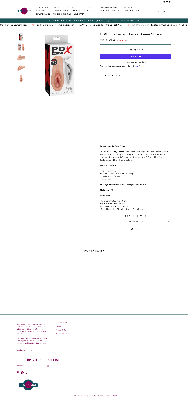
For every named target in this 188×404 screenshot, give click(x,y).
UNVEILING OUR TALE (61, 14)
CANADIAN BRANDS (61, 8)
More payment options (135, 62)
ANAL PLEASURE (130, 8)
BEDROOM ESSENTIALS (82, 11)
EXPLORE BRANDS (43, 14)
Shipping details (135, 216)
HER (74, 8)
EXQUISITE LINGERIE (109, 8)
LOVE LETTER (79, 14)
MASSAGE (129, 11)
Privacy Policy (61, 330)
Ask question (135, 221)
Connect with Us (62, 323)
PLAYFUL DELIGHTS (60, 11)
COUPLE (92, 8)
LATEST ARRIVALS (43, 8)
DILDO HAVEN (42, 11)
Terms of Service (62, 333)
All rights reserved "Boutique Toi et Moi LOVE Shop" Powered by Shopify (94, 395)
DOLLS (139, 11)
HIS (83, 8)
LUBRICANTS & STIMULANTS (108, 11)
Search (58, 326)
